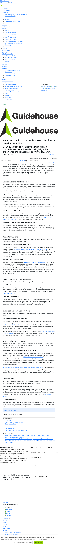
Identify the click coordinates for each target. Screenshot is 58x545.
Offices (5, 530)
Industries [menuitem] (5, 9)
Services (4, 28)
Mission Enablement (10, 37)
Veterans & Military (10, 75)
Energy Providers (10, 56)
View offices (44, 90)
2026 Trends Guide (7, 54)
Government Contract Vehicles (13, 86)
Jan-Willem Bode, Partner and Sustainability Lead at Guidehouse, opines (23, 367)
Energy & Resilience (10, 32)
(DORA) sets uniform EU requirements (35, 262)
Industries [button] (6, 518)
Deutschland (46, 86)
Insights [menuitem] (4, 48)
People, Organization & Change (14, 41)
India (53, 86)
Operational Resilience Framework (15, 325)
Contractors (8, 72)
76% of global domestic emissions (33, 357)
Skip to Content (4, 1)
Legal (6, 93)
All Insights (5, 50)
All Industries (6, 10)
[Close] (55, 538)
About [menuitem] (4, 79)
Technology (8, 45)
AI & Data (7, 30)
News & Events (9, 95)
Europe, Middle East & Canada (13, 92)
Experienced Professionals (12, 74)
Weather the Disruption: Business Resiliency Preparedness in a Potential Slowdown (29, 439)
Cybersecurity (9, 420)
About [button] (4, 522)
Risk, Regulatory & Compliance (13, 43)
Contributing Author (10, 410)
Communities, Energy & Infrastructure (16, 14)
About (4, 83)
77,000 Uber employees (9, 293)
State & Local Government (12, 21)
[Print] (26, 160)
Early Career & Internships (12, 70)
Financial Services (10, 18)
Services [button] (5, 520)
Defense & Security (10, 16)
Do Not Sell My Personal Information (23, 542)
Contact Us (51, 154)
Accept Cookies (38, 542)
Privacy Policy (9, 99)
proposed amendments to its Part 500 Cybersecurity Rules (30, 249)
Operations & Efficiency (11, 39)
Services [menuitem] (4, 25)
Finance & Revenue (10, 34)
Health (7, 19)
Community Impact (10, 84)
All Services (5, 27)
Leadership (8, 97)
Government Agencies (11, 57)
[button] (29, 107)
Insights (4, 52)
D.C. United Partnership (11, 88)
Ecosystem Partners (10, 90)
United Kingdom (52, 88)
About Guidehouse (7, 81)
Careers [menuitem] (4, 65)
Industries (5, 12)
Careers (4, 66)
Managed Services (10, 36)
